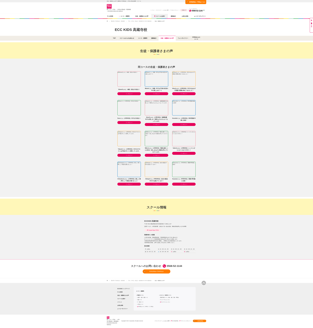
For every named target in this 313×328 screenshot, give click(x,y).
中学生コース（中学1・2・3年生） (146, 306)
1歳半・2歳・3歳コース (142, 297)
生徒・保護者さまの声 (141, 16)
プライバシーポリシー (185, 320)
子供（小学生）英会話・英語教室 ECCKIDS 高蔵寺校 (139, 21)
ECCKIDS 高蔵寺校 (151, 221)
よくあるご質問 (166, 10)
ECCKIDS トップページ (123, 288)
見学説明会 (200, 321)
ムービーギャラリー (200, 16)
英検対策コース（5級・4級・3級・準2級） (169, 297)
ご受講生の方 (183, 10)
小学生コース (140, 304)
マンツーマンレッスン (165, 299)
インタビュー (129, 93)
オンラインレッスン (165, 302)
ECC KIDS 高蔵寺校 (131, 30)
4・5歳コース (140, 302)
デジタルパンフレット (174, 10)
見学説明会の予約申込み (156, 271)
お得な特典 (185, 16)
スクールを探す (160, 16)
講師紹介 (173, 16)
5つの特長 (110, 16)
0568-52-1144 (197, 10)
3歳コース (139, 299)
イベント (153, 10)
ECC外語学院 (175, 320)
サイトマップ (158, 10)
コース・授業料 (125, 16)
